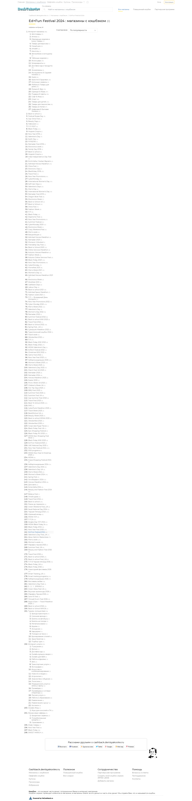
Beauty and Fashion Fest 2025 (40, 551)
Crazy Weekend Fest (37, 230)
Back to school (35, 114)
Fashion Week (34, 209)
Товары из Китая (39, 107)
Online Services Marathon (39, 250)
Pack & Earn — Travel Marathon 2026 (40, 603)
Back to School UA (36, 202)
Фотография (37, 667)
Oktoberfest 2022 (36, 337)
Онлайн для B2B (39, 657)
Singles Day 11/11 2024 (37, 522)
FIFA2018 (33, 142)
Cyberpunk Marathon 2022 (39, 330)
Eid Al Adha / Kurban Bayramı (40, 161)
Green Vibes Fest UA (37, 589)
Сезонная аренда (39, 616)
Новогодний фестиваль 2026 (39, 570)
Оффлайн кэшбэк (55, 2)
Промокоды (77, 2)
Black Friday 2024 (36, 527)
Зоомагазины (38, 70)
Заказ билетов (38, 639)
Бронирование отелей (42, 636)
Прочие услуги (39, 695)
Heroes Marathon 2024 (38, 482)
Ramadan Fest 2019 (37, 194)
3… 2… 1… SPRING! (36, 586)
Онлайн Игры (34, 708)
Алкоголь (36, 51)
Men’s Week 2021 (36, 270)
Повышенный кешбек (142, 9)
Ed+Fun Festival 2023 (37, 443)
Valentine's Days (35, 187)
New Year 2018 (35, 134)
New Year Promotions (38, 176)
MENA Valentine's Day (37, 347)
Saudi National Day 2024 (38, 509)
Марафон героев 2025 (38, 545)
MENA (31, 457)
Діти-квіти (33, 485)
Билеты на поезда (40, 621)
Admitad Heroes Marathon (40, 164)
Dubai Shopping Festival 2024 (39, 461)
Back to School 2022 (37, 325)
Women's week (35, 542)
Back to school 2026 (37, 606)
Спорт (35, 99)
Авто (34, 662)
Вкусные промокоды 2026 (39, 592)
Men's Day (33, 189)
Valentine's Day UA (36, 469)
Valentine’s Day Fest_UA (38, 535)
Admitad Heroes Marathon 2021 (40, 276)
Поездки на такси (40, 634)
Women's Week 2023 (38, 363)
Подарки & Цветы (40, 94)
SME (31, 406)
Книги (35, 77)
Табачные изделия (40, 58)
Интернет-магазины (37, 32)
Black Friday (34, 129)
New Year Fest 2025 (37, 530)
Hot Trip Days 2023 (36, 388)
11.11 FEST (33, 126)
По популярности (78, 30)
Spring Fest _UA (35, 327)
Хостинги (36, 705)
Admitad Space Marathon (39, 292)
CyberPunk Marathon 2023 (39, 408)
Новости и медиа (39, 674)
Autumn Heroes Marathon (39, 252)
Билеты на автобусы (41, 619)
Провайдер (37, 688)
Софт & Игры (38, 97)
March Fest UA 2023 (37, 370)
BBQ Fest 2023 (35, 390)
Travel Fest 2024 (35, 499)
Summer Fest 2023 (36, 393)
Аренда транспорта (40, 614)
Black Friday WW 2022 (38, 342)
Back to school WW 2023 (39, 319)
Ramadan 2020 (35, 240)
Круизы (36, 626)
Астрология (37, 676)
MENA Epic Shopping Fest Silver (38, 437)
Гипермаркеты (38, 63)
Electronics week (35, 147)
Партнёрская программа (109, 773)
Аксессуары (38, 61)
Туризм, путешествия (38, 611)
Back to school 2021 (37, 290)
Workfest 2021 (34, 282)
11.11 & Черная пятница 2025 (40, 562)
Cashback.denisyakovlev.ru (38, 15)
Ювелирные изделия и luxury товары (41, 40)
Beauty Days (34, 121)
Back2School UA (35, 413)
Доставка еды (38, 652)
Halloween (33, 124)
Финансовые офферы (37, 713)
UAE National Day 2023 (38, 445)
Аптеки (35, 37)
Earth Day (33, 139)
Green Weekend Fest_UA (39, 507)
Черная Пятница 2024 (38, 512)
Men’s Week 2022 (36, 307)
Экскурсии (37, 629)
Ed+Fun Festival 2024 (76, 15)
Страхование (38, 722)
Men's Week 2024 (36, 472)
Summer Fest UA (36, 395)
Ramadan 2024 (35, 375)
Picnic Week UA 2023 (37, 383)
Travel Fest (33, 174)
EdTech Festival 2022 (37, 350)
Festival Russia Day (36, 116)
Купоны (67, 2)
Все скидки (68, 776)
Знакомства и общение (42, 679)
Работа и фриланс (40, 659)
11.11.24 (32, 519)
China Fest (33, 166)
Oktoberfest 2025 (36, 423)
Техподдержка (138, 776)
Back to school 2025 (37, 557)
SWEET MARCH (35, 733)
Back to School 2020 (37, 247)
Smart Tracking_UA (36, 574)
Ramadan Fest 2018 (37, 144)
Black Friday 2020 (36, 260)
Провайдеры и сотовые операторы (41, 692)
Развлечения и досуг (41, 703)
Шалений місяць (35, 514)
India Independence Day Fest (39, 158)
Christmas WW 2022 (37, 352)
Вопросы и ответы (140, 773)
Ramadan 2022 (35, 314)
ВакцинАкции (34, 235)
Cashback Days (35, 285)
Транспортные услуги (41, 664)
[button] (169, 2)
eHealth (36, 49)
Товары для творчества (42, 104)
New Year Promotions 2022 (40, 302)
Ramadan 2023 (35, 373)
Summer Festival (36, 222)
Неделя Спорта (35, 131)
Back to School (35, 204)
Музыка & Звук (39, 89)
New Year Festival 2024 (38, 448)
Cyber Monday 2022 (37, 304)
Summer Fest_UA (36, 547)
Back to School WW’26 (38, 609)
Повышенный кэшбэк (73, 773)
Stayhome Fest (35, 217)
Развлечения (38, 700)
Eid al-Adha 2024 (35, 487)
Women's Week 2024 (38, 474)
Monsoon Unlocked (36, 242)
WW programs (35, 450)
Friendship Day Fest (37, 245)
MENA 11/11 (33, 517)
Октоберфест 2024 (37, 480)
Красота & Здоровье (41, 80)
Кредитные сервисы (41, 716)
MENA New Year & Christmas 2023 (39, 454)
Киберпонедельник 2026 (39, 579)
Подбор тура (38, 642)
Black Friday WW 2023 (38, 440)
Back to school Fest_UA (38, 559)
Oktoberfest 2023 (36, 421)
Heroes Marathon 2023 (38, 378)
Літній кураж (34, 497)
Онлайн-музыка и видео (42, 654)
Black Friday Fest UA (37, 428)
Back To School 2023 (37, 403)
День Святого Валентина (39, 537)
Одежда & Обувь (40, 92)
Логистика (37, 681)
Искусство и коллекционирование (41, 670)
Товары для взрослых (41, 44)
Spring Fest (33, 477)
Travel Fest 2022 (35, 322)
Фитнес (35, 649)
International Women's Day (40, 181)
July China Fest (35, 119)
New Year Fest (35, 728)
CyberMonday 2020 (37, 225)
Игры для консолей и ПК (42, 710)
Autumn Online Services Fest (40, 257)
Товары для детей (40, 102)
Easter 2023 (34, 380)
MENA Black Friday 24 (38, 524)
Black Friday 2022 (36, 345)
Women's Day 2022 (37, 312)
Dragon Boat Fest (36, 197)
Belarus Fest (34, 494)
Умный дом (37, 46)
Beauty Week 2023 (36, 416)
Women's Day (35, 273)
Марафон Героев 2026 (38, 594)
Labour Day (33, 287)
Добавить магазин (106, 781)
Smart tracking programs (39, 576)
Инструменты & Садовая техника (41, 74)
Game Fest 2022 (35, 355)
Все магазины (123, 9)
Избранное (34, 785)
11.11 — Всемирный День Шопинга (38, 298)
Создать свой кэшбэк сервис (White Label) (111, 777)
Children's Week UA (37, 385)
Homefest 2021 (35, 268)
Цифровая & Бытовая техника (40, 110)
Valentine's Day (35, 137)
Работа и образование (42, 698)
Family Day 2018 (35, 149)
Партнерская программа (164, 9)
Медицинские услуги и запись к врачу (41, 685)
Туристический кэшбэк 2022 (40, 332)
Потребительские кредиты (39, 719)
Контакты (136, 779)
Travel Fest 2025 (35, 554)
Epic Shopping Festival (38, 431)
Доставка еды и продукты (42, 67)
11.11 (30, 212)
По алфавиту (46, 6)
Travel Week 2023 (36, 411)
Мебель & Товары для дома (40, 86)
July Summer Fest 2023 (38, 398)
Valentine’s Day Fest (37, 584)
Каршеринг (37, 631)
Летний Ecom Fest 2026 (39, 599)
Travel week (34, 335)
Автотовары (37, 34)
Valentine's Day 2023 (37, 368)
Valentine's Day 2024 (37, 467)
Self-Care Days (35, 184)
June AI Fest (34, 597)
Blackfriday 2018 (36, 171)
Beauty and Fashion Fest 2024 (40, 490)
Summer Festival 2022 (38, 317)
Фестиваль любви (36, 581)
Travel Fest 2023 (35, 401)
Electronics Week (36, 199)
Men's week (34, 232)
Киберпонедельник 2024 (39, 464)
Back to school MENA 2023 (40, 418)
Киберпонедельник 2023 (39, 360)
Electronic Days (35, 169)
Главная (21, 2)
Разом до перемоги (37, 504)
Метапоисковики (39, 624)
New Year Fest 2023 (37, 357)
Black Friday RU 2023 (37, 433)
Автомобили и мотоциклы (42, 55)
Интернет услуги (36, 644)
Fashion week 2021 (36, 295)
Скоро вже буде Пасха (38, 426)
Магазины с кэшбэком (36, 2)
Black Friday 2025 (36, 567)
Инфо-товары (34, 725)
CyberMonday (35, 179)
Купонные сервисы (40, 82)
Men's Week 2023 (36, 365)
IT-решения (37, 647)
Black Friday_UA (35, 564)
